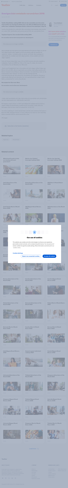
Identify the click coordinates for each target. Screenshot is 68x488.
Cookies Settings (18, 253)
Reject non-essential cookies (31, 256)
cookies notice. (17, 247)
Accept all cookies (49, 256)
